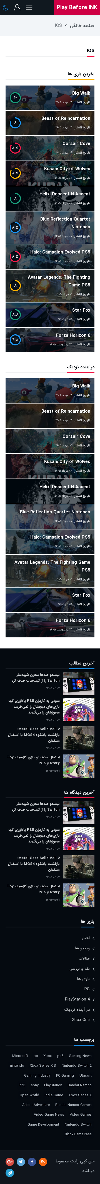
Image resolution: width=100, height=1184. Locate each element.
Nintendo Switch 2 (77, 1066)
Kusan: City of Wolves (67, 169)
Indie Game (54, 1095)
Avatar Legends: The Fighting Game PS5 (59, 281)
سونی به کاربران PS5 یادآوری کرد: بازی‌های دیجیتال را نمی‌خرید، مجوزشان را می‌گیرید (34, 706)
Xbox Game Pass (78, 1134)
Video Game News (49, 1115)
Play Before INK (77, 8)
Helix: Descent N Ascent (64, 194)
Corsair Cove (76, 143)
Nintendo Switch (78, 1125)
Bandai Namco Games (73, 1105)
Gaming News (80, 1056)
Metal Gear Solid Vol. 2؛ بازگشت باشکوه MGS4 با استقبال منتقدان (34, 735)
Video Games (81, 1115)
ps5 (60, 1056)
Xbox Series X (80, 1095)
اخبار (86, 938)
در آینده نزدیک (77, 1009)
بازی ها (83, 979)
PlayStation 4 (77, 999)
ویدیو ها (82, 948)
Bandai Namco (80, 1085)
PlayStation (53, 1085)
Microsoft (20, 1056)
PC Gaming (65, 1076)
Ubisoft (85, 1076)
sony (35, 1085)
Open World (29, 1095)
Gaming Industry (37, 1076)
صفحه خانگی (82, 25)
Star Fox (81, 310)
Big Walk (81, 93)
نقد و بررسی (79, 968)
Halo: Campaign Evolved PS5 (60, 252)
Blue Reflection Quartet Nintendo (65, 223)
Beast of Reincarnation (65, 118)
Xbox (47, 1056)
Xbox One (81, 1020)
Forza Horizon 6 (73, 335)
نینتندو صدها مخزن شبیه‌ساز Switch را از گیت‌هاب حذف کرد (36, 678)
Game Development (43, 1125)
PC (87, 989)
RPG (22, 1085)
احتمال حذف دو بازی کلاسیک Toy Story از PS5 (33, 760)
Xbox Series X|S (43, 1066)
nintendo (17, 1066)
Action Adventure (36, 1105)
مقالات (84, 958)
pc (36, 1056)
